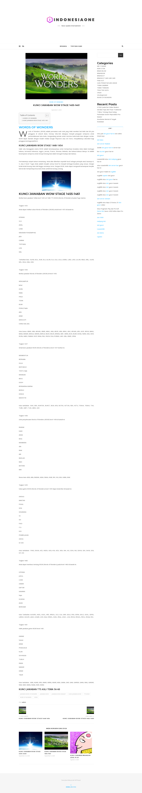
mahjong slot (101, 221)
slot (107, 183)
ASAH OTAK (101, 68)
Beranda (63, 46)
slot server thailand (103, 144)
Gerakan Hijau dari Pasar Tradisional (109, 110)
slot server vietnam (103, 199)
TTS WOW (86, 694)
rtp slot (102, 151)
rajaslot (105, 175)
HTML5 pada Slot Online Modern (108, 107)
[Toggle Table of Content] (46, 115)
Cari (120, 55)
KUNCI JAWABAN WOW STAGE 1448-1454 (41, 145)
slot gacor (100, 155)
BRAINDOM (101, 73)
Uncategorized (102, 95)
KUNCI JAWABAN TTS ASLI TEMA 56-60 (39, 689)
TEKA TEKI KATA (102, 90)
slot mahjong (112, 159)
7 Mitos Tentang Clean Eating (107, 112)
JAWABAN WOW (44, 694)
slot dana (100, 140)
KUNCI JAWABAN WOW (75, 694)
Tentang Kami (76, 46)
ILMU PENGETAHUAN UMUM (107, 83)
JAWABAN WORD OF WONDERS (28, 694)
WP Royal (77, 780)
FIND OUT (100, 80)
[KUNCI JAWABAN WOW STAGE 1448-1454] (22, 710)
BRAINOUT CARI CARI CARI (106, 78)
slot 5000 (100, 217)
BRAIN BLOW (101, 71)
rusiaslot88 (101, 229)
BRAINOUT (101, 76)
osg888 (113, 172)
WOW (35, 697)
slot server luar (113, 165)
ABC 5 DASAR (101, 66)
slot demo (100, 233)
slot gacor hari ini (109, 134)
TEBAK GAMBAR (102, 85)
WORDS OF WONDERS (30, 118)
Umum (99, 93)
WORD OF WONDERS (56, 102)
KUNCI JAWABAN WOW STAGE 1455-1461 (35, 120)
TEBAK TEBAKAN (103, 88)
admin (24, 702)
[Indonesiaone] (71, 20)
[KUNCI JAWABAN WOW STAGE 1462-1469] (90, 710)
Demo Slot (100, 211)
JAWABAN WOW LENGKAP (59, 694)
